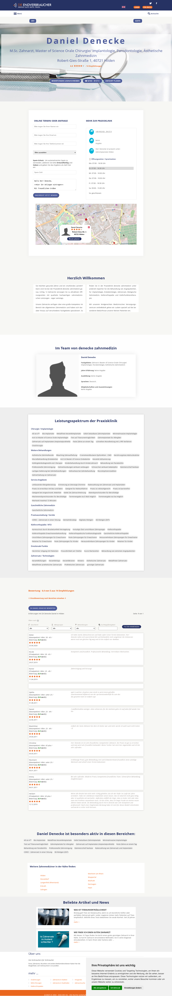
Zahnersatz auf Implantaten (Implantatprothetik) (51, 441)
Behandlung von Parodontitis (112, 463)
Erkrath (43, 886)
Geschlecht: (34, 625)
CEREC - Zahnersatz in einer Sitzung (46, 520)
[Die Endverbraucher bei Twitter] (150, 3)
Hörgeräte (78, 980)
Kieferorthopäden (37, 986)
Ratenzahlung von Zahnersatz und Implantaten (106, 485)
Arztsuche (155, 13)
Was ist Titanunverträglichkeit (90, 910)
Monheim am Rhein (95, 874)
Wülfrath (91, 881)
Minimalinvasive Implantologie (125, 433)
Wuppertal (92, 877)
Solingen (43, 889)
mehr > (76, 922)
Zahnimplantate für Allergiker (109, 437)
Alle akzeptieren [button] (99, 988)
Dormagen (92, 884)
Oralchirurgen (35, 980)
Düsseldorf (44, 879)
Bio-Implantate (48, 433)
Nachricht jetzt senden (46, 195)
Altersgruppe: (58, 625)
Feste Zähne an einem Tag (83, 441)
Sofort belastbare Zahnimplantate (97, 433)
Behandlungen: (83, 625)
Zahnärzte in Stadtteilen (61, 983)
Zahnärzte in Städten (60, 980)
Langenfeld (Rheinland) (49, 882)
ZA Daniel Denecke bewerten (42, 608)
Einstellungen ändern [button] (133, 988)
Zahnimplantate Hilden (105, 152)
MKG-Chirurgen (36, 983)
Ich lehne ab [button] (115, 988)
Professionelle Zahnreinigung (43, 467)
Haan (90, 888)
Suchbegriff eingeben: (108, 625)
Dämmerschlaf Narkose (129, 467)
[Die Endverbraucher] (32, 5)
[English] (123, 7)
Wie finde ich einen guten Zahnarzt (92, 932)
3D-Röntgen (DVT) (103, 520)
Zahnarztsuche (80, 983)
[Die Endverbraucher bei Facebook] (156, 3)
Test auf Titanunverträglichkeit (83, 437)
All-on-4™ (36, 433)
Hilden (43, 875)
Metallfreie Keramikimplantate (69, 433)
